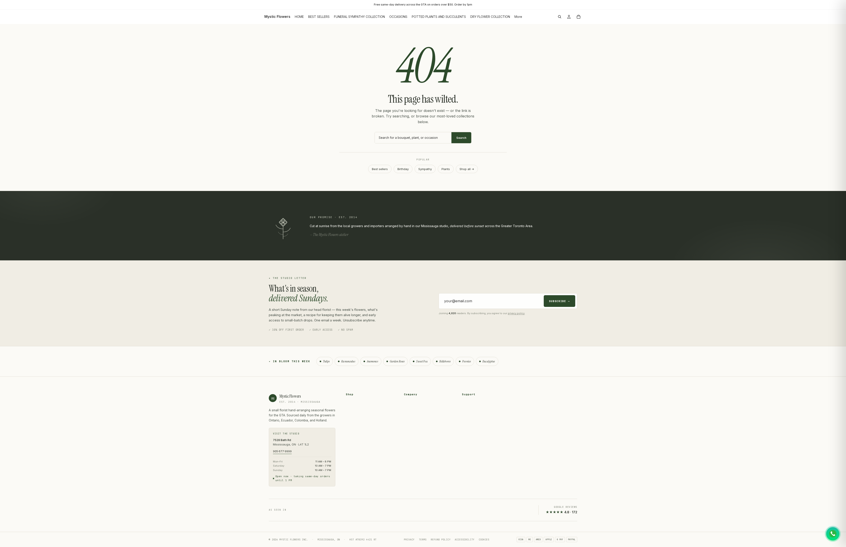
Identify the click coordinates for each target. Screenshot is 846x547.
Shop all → (467, 169)
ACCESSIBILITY (464, 539)
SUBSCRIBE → (559, 301)
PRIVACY (409, 539)
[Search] (559, 17)
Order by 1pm (463, 4)
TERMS (422, 539)
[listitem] (518, 17)
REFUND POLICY (440, 539)
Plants (446, 169)
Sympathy (425, 169)
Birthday (403, 169)
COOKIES (484, 539)
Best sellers (380, 169)
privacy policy (516, 313)
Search (461, 137)
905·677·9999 (282, 451)
